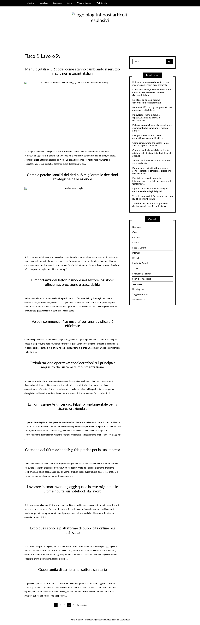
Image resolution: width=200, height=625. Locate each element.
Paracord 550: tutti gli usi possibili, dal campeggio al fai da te (152, 108)
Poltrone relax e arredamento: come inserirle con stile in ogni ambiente (150, 83)
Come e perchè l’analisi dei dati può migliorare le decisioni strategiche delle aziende (152, 153)
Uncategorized (138, 289)
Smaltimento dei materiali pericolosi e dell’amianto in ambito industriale (151, 205)
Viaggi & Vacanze (84, 3)
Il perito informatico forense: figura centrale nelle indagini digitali (150, 190)
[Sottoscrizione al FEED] (58, 56)
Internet (136, 253)
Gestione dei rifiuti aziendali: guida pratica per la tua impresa (72, 450)
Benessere (57, 3)
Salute (69, 3)
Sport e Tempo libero (141, 279)
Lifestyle (30, 3)
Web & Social (101, 3)
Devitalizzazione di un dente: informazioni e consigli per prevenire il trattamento (151, 181)
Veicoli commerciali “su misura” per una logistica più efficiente (152, 197)
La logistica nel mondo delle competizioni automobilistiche (147, 136)
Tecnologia (43, 3)
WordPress (125, 620)
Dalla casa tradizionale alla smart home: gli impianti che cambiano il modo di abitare (152, 128)
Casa (134, 232)
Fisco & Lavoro (139, 248)
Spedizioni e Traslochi (141, 274)
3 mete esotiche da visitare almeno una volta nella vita (152, 162)
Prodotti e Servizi (140, 263)
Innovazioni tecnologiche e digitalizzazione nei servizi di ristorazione (146, 118)
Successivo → (83, 605)
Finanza (135, 243)
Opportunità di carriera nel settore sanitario (72, 570)
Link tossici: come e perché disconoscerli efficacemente (146, 101)
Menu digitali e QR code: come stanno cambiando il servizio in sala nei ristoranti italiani (151, 92)
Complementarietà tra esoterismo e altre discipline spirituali (150, 144)
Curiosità (136, 238)
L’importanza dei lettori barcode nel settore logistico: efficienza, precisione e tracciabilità (151, 171)
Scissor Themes (85, 620)
